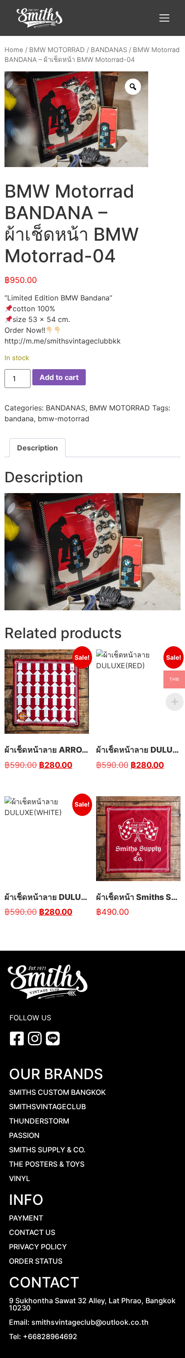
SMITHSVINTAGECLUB (47, 1106)
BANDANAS (109, 50)
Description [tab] (37, 447)
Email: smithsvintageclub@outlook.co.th (79, 1322)
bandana (19, 418)
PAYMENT (26, 1217)
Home (13, 50)
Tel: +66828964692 (43, 1336)
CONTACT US (32, 1232)
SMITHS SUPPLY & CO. (47, 1149)
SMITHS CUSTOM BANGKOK (57, 1092)
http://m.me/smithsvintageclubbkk (62, 340)
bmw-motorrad (63, 418)
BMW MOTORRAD (57, 50)
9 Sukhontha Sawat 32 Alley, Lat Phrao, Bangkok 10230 (92, 1304)
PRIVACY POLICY (38, 1246)
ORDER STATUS (35, 1261)
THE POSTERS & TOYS (46, 1164)
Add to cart (59, 377)
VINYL (19, 1178)
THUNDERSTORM (39, 1120)
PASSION (24, 1135)
